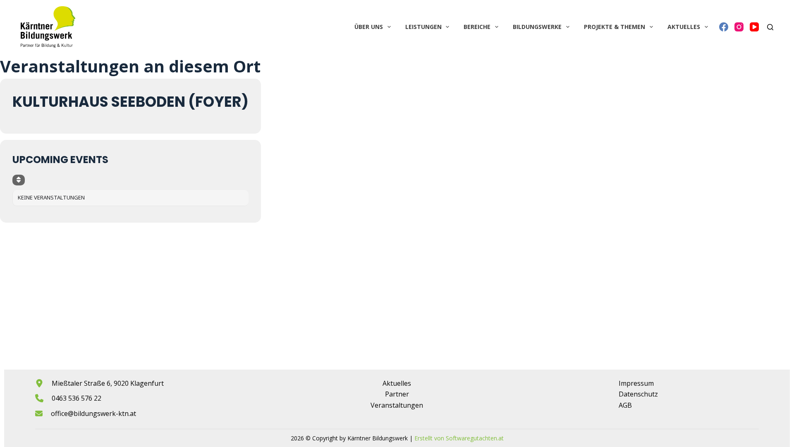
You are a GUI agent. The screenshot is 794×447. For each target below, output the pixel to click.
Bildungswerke (537, 27)
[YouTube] (754, 26)
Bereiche (477, 27)
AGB (625, 405)
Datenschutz (638, 394)
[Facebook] (723, 26)
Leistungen (423, 27)
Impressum (636, 383)
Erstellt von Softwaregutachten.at (459, 438)
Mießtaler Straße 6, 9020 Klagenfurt (108, 383)
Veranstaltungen (397, 405)
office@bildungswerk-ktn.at (93, 413)
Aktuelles (683, 27)
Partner (397, 394)
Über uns (368, 27)
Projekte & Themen (614, 27)
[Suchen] (770, 27)
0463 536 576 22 (76, 398)
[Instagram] (739, 26)
